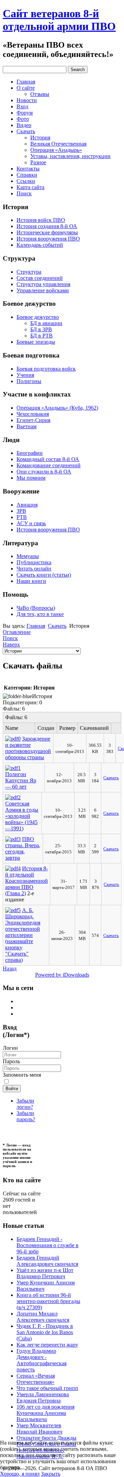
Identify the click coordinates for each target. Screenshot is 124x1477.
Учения (25, 375)
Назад (10, 968)
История (40, 137)
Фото (23, 119)
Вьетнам (27, 426)
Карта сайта (30, 187)
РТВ (22, 517)
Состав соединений (40, 278)
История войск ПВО (41, 220)
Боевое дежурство (38, 317)
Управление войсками (43, 290)
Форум (25, 113)
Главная (26, 82)
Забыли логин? (25, 1104)
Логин (10, 1048)
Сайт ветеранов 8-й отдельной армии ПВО (59, 19)
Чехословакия (33, 414)
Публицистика (34, 562)
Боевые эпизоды (36, 342)
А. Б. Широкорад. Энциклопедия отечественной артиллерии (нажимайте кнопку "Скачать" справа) (22, 935)
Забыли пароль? (26, 1116)
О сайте (26, 88)
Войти (12, 1088)
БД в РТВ (41, 336)
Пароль (11, 1061)
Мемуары (28, 556)
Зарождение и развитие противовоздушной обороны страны (28, 748)
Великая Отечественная (58, 144)
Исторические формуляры (47, 232)
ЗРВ (21, 511)
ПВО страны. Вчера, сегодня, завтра (22, 848)
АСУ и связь (31, 523)
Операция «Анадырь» (56, 150)
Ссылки (26, 181)
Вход (22, 106)
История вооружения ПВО (48, 239)
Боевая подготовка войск (46, 369)
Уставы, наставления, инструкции (70, 156)
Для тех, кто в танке (40, 614)
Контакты (28, 169)
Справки (27, 175)
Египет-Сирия (33, 420)
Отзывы (39, 94)
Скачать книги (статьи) (44, 575)
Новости (27, 100)
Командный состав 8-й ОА (48, 459)
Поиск (24, 193)
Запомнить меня (22, 1075)
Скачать (26, 131)
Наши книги (31, 581)
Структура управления (43, 284)
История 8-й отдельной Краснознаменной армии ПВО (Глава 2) (26, 880)
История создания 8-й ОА (47, 226)
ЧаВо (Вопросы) (36, 608)
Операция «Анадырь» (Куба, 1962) (57, 408)
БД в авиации (46, 323)
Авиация (27, 505)
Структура (29, 272)
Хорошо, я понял (20, 1474)
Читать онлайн (34, 568)
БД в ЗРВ (41, 329)
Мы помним (31, 478)
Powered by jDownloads (62, 975)
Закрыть (50, 1474)
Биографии (30, 453)
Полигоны (29, 381)
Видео (24, 125)
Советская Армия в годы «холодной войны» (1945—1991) (21, 816)
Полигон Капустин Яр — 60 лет (20, 780)
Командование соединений (49, 465)
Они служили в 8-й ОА (44, 472)
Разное (38, 162)
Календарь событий (40, 245)
